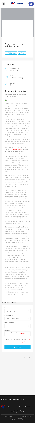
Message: (7, 330)
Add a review (12, 53)
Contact (27, 407)
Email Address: (8, 315)
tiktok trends (9, 298)
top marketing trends (15, 149)
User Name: (7, 308)
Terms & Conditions (25, 416)
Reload (23, 333)
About (18, 407)
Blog (8, 407)
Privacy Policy (22, 342)
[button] (3, 3)
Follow (23, 53)
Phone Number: (9, 322)
